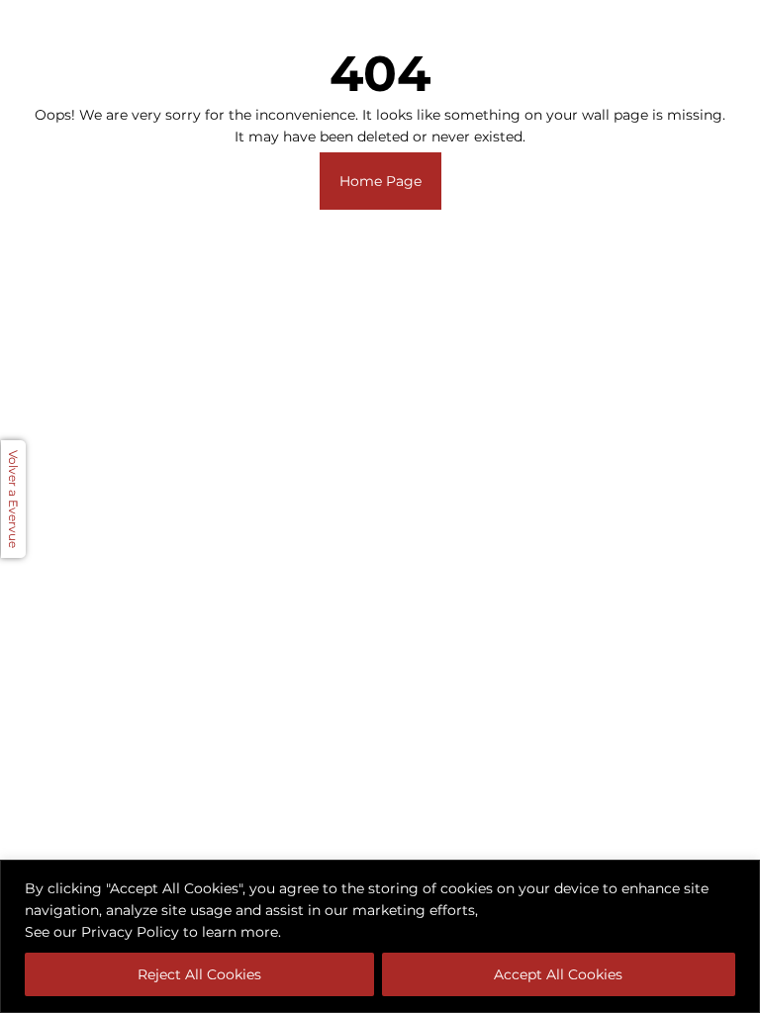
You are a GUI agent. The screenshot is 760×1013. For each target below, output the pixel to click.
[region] (380, 936)
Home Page (380, 181)
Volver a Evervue (13, 499)
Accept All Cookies (558, 974)
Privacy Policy (130, 932)
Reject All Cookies (199, 974)
